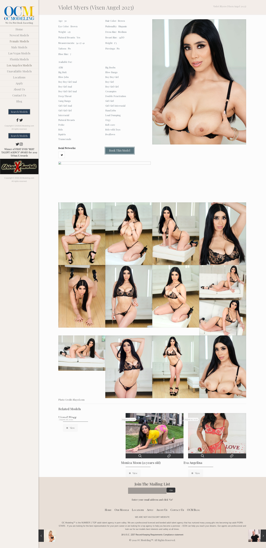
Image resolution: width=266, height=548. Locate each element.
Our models (122, 510)
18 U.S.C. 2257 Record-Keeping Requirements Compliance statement (152, 535)
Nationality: (111, 26)
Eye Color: (63, 26)
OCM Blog (193, 510)
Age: (60, 20)
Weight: (62, 31)
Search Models (19, 111)
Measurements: (66, 43)
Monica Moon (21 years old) (141, 462)
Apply (150, 510)
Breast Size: (111, 37)
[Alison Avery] (47, 536)
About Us (161, 510)
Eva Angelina (192, 462)
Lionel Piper (67, 417)
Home (108, 510)
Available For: (65, 61)
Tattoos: (62, 48)
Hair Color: (111, 20)
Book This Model (119, 150)
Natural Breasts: (66, 37)
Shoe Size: (63, 54)
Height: (109, 43)
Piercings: (110, 48)
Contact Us (177, 510)
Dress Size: (111, 31)
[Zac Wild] (257, 536)
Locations (138, 510)
